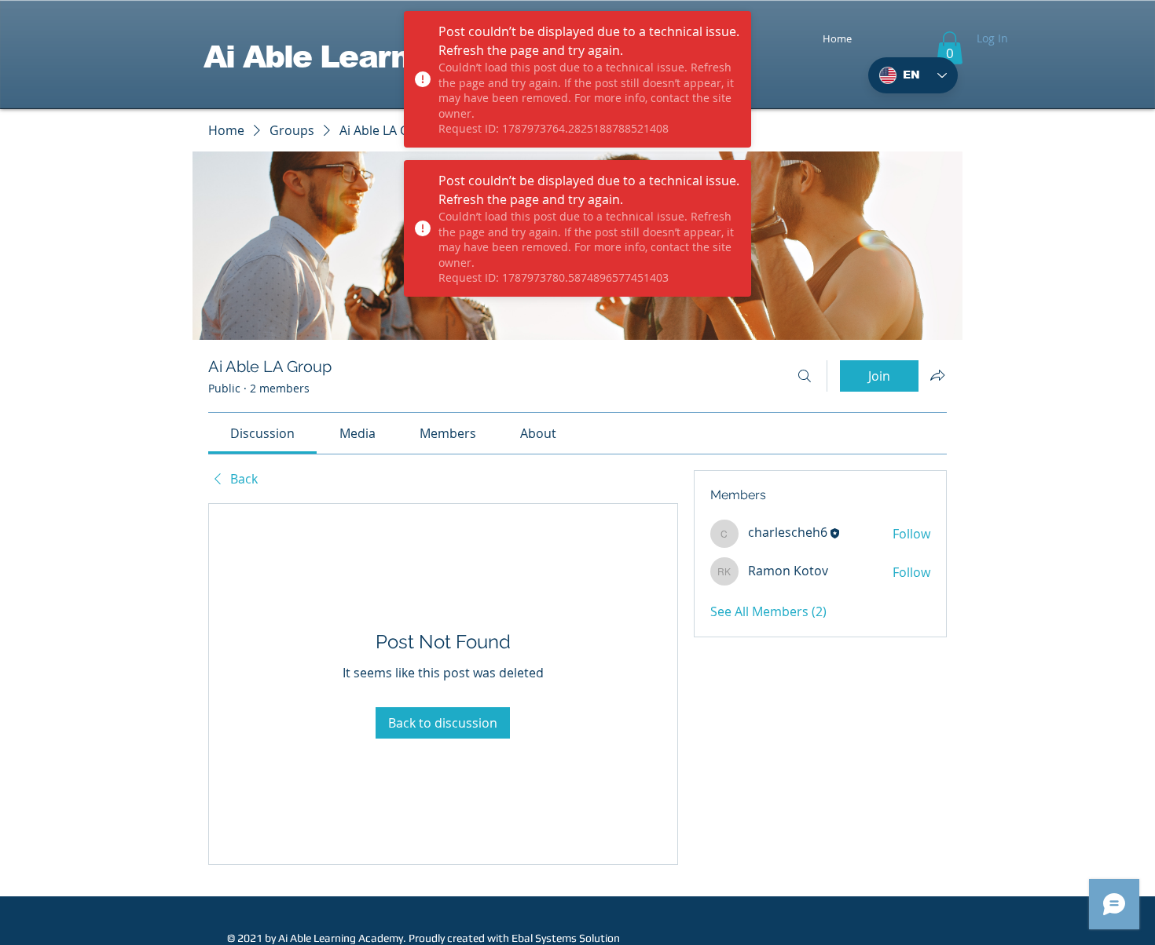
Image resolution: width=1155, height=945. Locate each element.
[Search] (804, 376)
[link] (262, 433)
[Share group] (937, 375)
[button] (949, 47)
